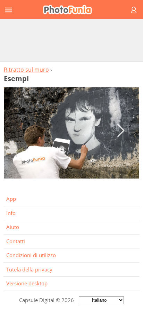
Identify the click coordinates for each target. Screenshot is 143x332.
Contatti (15, 241)
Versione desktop (27, 283)
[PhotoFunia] (70, 9)
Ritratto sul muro (26, 69)
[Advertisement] (71, 40)
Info (11, 213)
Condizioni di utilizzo (31, 255)
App (11, 198)
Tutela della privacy (29, 269)
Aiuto (12, 226)
